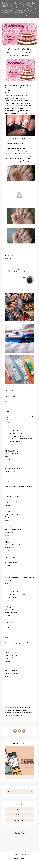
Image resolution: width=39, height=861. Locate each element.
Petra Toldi (11, 527)
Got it (25, 16)
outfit (19, 809)
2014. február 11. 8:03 (13, 640)
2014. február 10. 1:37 (13, 544)
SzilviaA (9, 466)
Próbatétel (11, 451)
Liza (7, 542)
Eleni (8, 411)
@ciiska (19, 833)
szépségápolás (19, 820)
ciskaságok (22, 854)
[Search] (32, 791)
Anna (8, 607)
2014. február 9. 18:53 (13, 469)
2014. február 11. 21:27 (13, 655)
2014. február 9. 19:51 (13, 514)
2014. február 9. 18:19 (16, 433)
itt (19, 138)
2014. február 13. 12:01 (13, 670)
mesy (7, 481)
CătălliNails (9, 95)
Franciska (11, 396)
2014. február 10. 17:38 (16, 594)
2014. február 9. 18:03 (13, 399)
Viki (7, 637)
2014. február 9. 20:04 (13, 529)
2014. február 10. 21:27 (13, 625)
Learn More (16, 16)
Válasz (7, 405)
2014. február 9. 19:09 (13, 484)
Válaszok (11, 427)
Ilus (7, 572)
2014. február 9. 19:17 (13, 499)
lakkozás (10, 255)
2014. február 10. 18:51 (13, 609)
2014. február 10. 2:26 (13, 560)
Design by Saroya (20, 858)
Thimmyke (10, 622)
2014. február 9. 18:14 (13, 414)
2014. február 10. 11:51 (13, 575)
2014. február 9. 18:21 (13, 453)
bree (7, 668)
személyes (19, 814)
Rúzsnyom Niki (13, 496)
